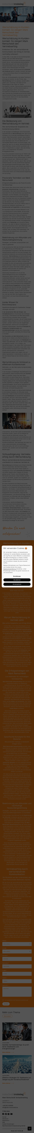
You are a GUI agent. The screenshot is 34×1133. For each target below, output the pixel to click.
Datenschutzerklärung (9, 569)
